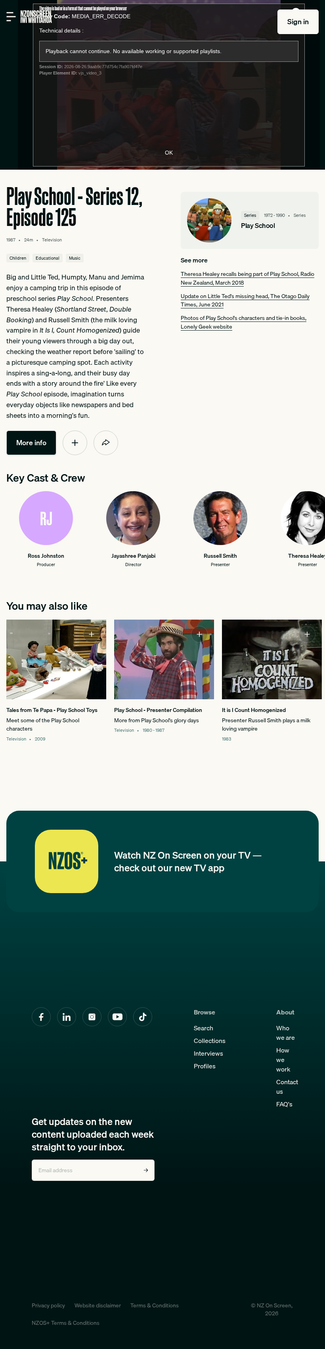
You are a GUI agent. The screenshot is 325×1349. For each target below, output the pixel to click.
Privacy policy (48, 1305)
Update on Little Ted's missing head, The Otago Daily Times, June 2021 (245, 300)
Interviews (208, 1053)
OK (169, 152)
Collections (210, 1040)
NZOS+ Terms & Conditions (65, 1323)
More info (31, 442)
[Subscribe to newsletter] (146, 1170)
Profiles (205, 1066)
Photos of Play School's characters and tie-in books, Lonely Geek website (243, 322)
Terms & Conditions (154, 1305)
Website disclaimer (98, 1305)
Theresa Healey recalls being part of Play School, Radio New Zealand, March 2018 (247, 278)
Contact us (287, 1086)
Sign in (298, 21)
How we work (283, 1059)
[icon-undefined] (75, 443)
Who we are (285, 1033)
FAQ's (284, 1104)
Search (203, 1028)
